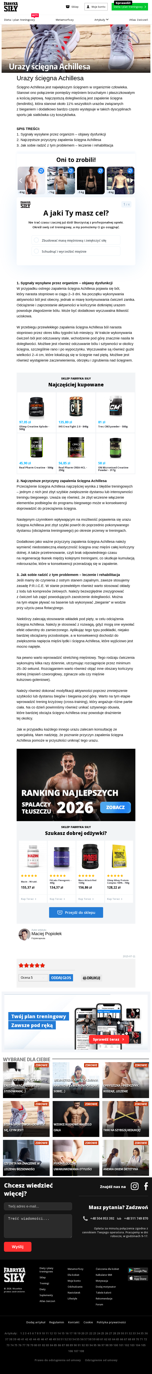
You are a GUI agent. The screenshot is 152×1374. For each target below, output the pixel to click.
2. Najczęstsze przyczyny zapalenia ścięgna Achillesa (59, 140)
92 (83, 1345)
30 (122, 1333)
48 (50, 1339)
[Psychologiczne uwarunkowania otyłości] (76, 1158)
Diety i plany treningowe (46, 1270)
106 (70, 1351)
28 (114, 1333)
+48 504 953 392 (102, 1218)
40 (18, 1339)
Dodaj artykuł (35, 1322)
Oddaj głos (61, 977)
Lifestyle (72, 1298)
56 (82, 1339)
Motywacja (102, 1280)
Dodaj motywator (106, 1286)
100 (115, 1345)
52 (66, 1339)
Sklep (43, 1277)
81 (39, 1345)
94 (91, 1345)
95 (95, 1345)
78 (27, 1345)
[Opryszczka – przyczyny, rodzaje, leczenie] (125, 1080)
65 (117, 1339)
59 (93, 1339)
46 (42, 1339)
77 (23, 1345)
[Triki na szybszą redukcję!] (125, 1119)
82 (43, 1345)
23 (94, 1333)
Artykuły (100, 19)
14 (59, 1333)
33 (134, 1333)
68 (129, 1339)
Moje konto (74, 1280)
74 (11, 1345)
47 (46, 1339)
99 (110, 1345)
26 (106, 1333)
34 (138, 1333)
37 (6, 1339)
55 (78, 1339)
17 (70, 1333)
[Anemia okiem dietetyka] (125, 1158)
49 (54, 1339)
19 (78, 1333)
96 (99, 1345)
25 (102, 1333)
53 (70, 1339)
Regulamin (56, 1322)
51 (62, 1339)
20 (82, 1333)
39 (14, 1339)
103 (132, 1345)
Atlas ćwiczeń (138, 19)
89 (71, 1345)
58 (89, 1339)
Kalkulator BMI (104, 1275)
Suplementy (46, 1295)
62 (105, 1339)
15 (63, 1333)
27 (110, 1333)
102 (126, 1345)
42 (26, 1339)
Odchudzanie (75, 1286)
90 (75, 1345)
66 (121, 1339)
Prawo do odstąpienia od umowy (58, 1360)
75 (15, 1345)
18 (74, 1333)
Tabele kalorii (103, 1292)
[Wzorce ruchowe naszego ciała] (76, 1119)
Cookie (88, 1322)
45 (38, 1339)
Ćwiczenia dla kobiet (107, 1269)
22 (90, 1333)
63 (109, 1339)
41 (22, 1339)
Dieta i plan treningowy (20, 18)
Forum (99, 1304)
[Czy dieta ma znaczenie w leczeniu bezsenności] (26, 1158)
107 (76, 1351)
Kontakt (74, 1322)
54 (74, 1339)
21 (86, 1333)
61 (101, 1339)
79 (31, 1345)
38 (10, 1339)
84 (51, 1345)
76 (19, 1345)
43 (30, 1339)
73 (8, 1345)
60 (97, 1339)
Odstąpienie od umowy (101, 1360)
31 (126, 1333)
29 (118, 1333)
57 (85, 1339)
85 (55, 1345)
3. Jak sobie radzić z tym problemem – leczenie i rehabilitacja (65, 145)
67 (125, 1339)
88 (67, 1345)
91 (79, 1345)
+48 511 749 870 (136, 1218)
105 (143, 1345)
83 (47, 1345)
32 (130, 1333)
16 (66, 1333)
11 (47, 1333)
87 (63, 1345)
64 (113, 1339)
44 (34, 1339)
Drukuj (93, 978)
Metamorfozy (65, 19)
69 (133, 1339)
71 (141, 1339)
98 (106, 1345)
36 (146, 1333)
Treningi (44, 1283)
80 (35, 1345)
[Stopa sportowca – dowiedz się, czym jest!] (26, 1119)
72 (145, 1339)
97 (102, 1345)
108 (81, 1351)
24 (98, 1333)
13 (55, 1333)
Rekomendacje (104, 1298)
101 (121, 1345)
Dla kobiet (73, 1275)
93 (87, 1345)
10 (43, 1333)
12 (51, 1333)
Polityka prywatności (111, 1322)
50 (58, 1339)
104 (137, 1345)
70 (137, 1339)
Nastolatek (74, 1292)
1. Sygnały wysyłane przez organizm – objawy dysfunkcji (61, 134)
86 (59, 1345)
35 (142, 1333)
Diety (43, 1289)
